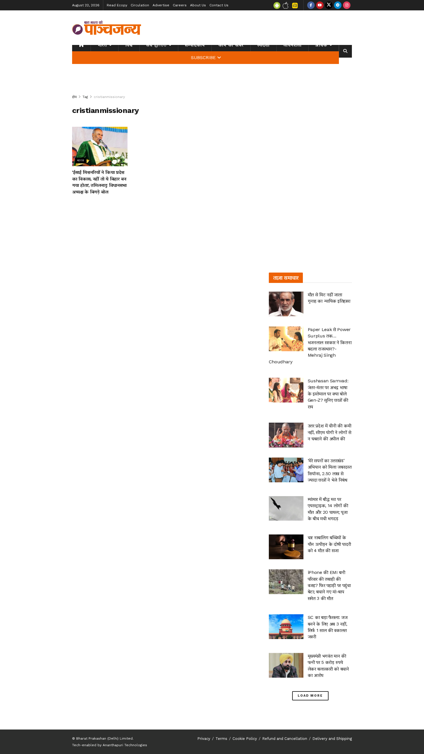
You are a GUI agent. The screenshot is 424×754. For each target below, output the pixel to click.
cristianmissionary (109, 97)
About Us (198, 5)
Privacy (203, 738)
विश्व (129, 45)
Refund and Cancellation (284, 738)
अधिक (321, 45)
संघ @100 (156, 45)
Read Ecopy (117, 5)
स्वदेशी (263, 45)
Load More (310, 696)
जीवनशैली (292, 45)
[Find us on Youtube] (320, 5)
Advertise (161, 5)
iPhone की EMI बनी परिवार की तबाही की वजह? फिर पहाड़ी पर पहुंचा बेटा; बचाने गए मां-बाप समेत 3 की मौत (329, 585)
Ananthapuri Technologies (125, 745)
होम (74, 97)
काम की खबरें (231, 45)
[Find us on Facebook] (311, 5)
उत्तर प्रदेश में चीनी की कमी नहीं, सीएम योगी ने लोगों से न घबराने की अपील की (329, 432)
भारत (102, 45)
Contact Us (218, 5)
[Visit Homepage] (106, 27)
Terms (221, 738)
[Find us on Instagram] (346, 5)
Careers (180, 5)
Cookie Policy (244, 738)
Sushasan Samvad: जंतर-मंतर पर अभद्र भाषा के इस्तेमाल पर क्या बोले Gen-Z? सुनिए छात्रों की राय (328, 393)
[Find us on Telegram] (338, 5)
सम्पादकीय (195, 45)
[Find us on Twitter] (329, 5)
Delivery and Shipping (332, 738)
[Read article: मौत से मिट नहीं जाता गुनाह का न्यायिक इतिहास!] (286, 304)
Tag (85, 97)
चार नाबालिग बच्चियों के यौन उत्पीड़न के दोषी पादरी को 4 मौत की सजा (329, 544)
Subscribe (203, 57)
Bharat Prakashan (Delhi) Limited (104, 738)
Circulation (140, 5)
